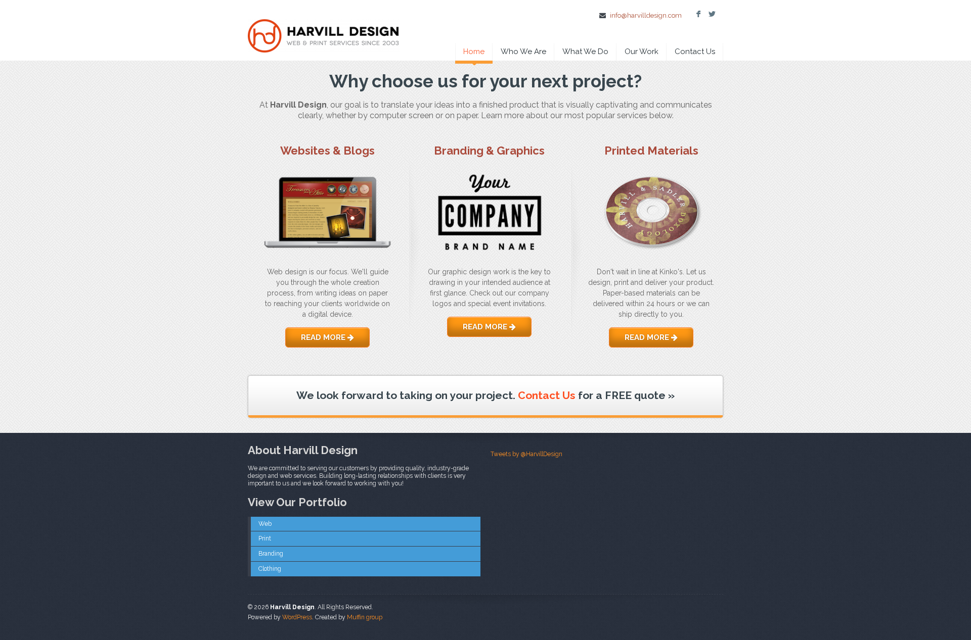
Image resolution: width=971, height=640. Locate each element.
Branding (270, 553)
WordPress (297, 617)
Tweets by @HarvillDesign (526, 454)
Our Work (641, 51)
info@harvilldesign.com (646, 15)
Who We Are (523, 51)
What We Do (585, 51)
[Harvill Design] (324, 28)
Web (265, 523)
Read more (324, 337)
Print (264, 538)
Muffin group (364, 617)
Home (473, 51)
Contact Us (695, 51)
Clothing (269, 568)
